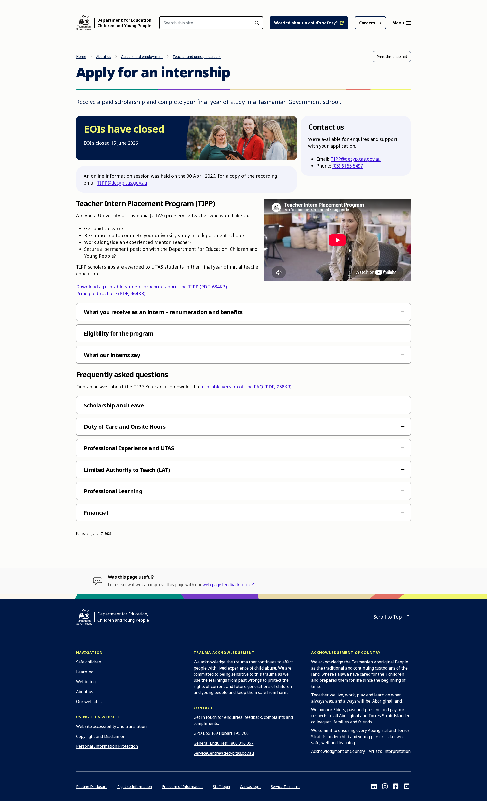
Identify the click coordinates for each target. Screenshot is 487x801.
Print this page (389, 56)
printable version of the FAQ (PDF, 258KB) (245, 386)
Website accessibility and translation (111, 726)
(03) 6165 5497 (347, 166)
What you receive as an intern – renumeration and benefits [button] (163, 312)
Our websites (89, 701)
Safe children (88, 662)
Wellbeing (86, 682)
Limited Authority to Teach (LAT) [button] (127, 469)
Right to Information (134, 786)
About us (103, 56)
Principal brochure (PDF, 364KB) (110, 293)
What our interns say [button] (112, 355)
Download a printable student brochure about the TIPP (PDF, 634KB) (151, 286)
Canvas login (250, 786)
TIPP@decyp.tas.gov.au (122, 183)
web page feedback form (226, 584)
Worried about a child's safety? (306, 23)
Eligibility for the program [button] (118, 333)
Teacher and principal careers (197, 56)
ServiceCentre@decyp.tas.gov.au (224, 753)
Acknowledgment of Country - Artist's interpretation (361, 751)
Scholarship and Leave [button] (114, 405)
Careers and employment (142, 56)
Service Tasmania (285, 786)
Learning (84, 672)
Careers (367, 23)
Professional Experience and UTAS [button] (129, 448)
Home (81, 56)
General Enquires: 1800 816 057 (223, 743)
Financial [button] (96, 512)
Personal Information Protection (107, 746)
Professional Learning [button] (113, 491)
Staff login (221, 786)
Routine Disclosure (91, 786)
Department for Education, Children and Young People (125, 22)
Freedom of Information (182, 786)
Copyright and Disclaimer (100, 736)
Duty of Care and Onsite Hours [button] (124, 426)
